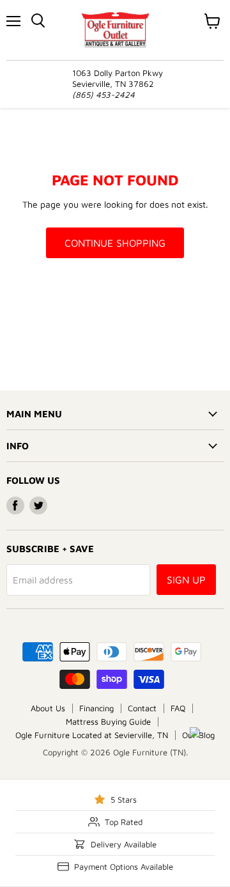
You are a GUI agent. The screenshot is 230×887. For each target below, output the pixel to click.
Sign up (186, 579)
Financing (96, 708)
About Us (48, 708)
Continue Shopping (115, 243)
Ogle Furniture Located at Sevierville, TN (91, 735)
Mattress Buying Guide (108, 721)
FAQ (178, 708)
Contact (142, 708)
